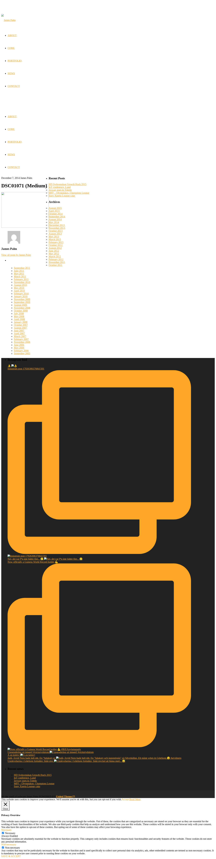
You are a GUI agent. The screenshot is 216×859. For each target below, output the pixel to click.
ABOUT (12, 116)
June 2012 (54, 250)
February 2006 (21, 350)
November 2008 (22, 308)
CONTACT (14, 167)
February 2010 (21, 293)
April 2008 (19, 319)
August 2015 (55, 208)
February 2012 (56, 259)
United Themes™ (65, 796)
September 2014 (57, 216)
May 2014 (54, 222)
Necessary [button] (6, 830)
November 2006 (22, 342)
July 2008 (19, 313)
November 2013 (57, 228)
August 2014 (55, 219)
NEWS (11, 154)
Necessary (10, 833)
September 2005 (22, 353)
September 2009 (22, 302)
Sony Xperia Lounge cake (62, 195)
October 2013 (55, 231)
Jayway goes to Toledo (60, 190)
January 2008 (20, 322)
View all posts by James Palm (16, 255)
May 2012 (54, 253)
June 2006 (19, 345)
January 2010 (20, 296)
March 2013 (55, 239)
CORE (11, 129)
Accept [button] (125, 799)
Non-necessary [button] (8, 844)
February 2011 (21, 279)
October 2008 (21, 310)
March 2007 (20, 336)
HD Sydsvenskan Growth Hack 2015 (67, 184)
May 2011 (19, 273)
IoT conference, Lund (60, 187)
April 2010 (19, 290)
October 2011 (55, 265)
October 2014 (55, 213)
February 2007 (21, 339)
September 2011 (22, 268)
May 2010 (19, 288)
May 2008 (19, 316)
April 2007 (19, 333)
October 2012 (55, 245)
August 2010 (20, 285)
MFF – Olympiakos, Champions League (69, 193)
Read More (135, 799)
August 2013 (55, 233)
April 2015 (54, 211)
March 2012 (55, 256)
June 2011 (19, 270)
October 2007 (21, 325)
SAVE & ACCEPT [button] (11, 856)
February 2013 (56, 242)
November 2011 (57, 262)
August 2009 (20, 305)
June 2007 (19, 330)
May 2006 (19, 347)
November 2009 (22, 299)
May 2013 (54, 236)
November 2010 (22, 282)
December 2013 (57, 225)
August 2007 (20, 327)
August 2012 (55, 248)
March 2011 (20, 276)
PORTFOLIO (15, 142)
